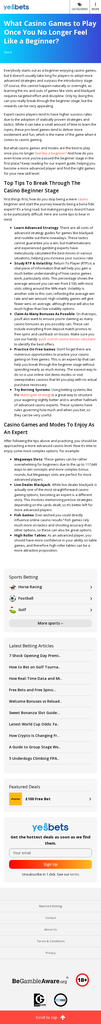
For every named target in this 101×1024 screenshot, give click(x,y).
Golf (22, 609)
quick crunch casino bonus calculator (67, 339)
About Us (50, 929)
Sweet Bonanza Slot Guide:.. (34, 712)
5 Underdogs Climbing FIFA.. (34, 758)
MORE (95, 9)
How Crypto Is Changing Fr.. (34, 735)
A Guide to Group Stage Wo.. (35, 746)
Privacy (51, 953)
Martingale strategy (35, 394)
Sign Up (50, 864)
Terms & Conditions (50, 941)
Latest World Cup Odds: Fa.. (34, 724)
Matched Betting (50, 906)
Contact (50, 918)
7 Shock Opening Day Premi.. (35, 655)
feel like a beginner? (51, 153)
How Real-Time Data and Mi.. (35, 678)
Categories (80, 9)
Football (25, 598)
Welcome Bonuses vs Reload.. (35, 701)
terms (74, 874)
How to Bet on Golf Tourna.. (34, 666)
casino (83, 199)
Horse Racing (30, 586)
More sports (49, 623)
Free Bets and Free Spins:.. (32, 689)
